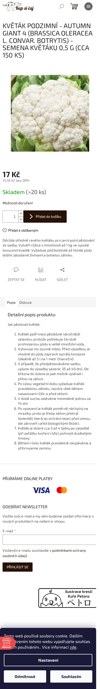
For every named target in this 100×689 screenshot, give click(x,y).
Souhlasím (71, 676)
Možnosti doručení (18, 203)
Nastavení (48, 660)
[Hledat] (61, 6)
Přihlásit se (17, 567)
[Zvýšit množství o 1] (20, 214)
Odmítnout (25, 676)
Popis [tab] (11, 302)
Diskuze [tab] (25, 302)
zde (73, 647)
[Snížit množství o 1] (20, 219)
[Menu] (88, 6)
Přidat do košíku (48, 216)
